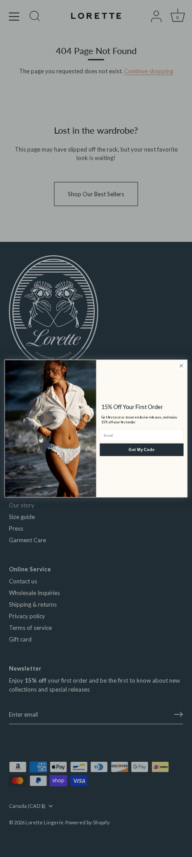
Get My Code (141, 449)
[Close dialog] (181, 366)
